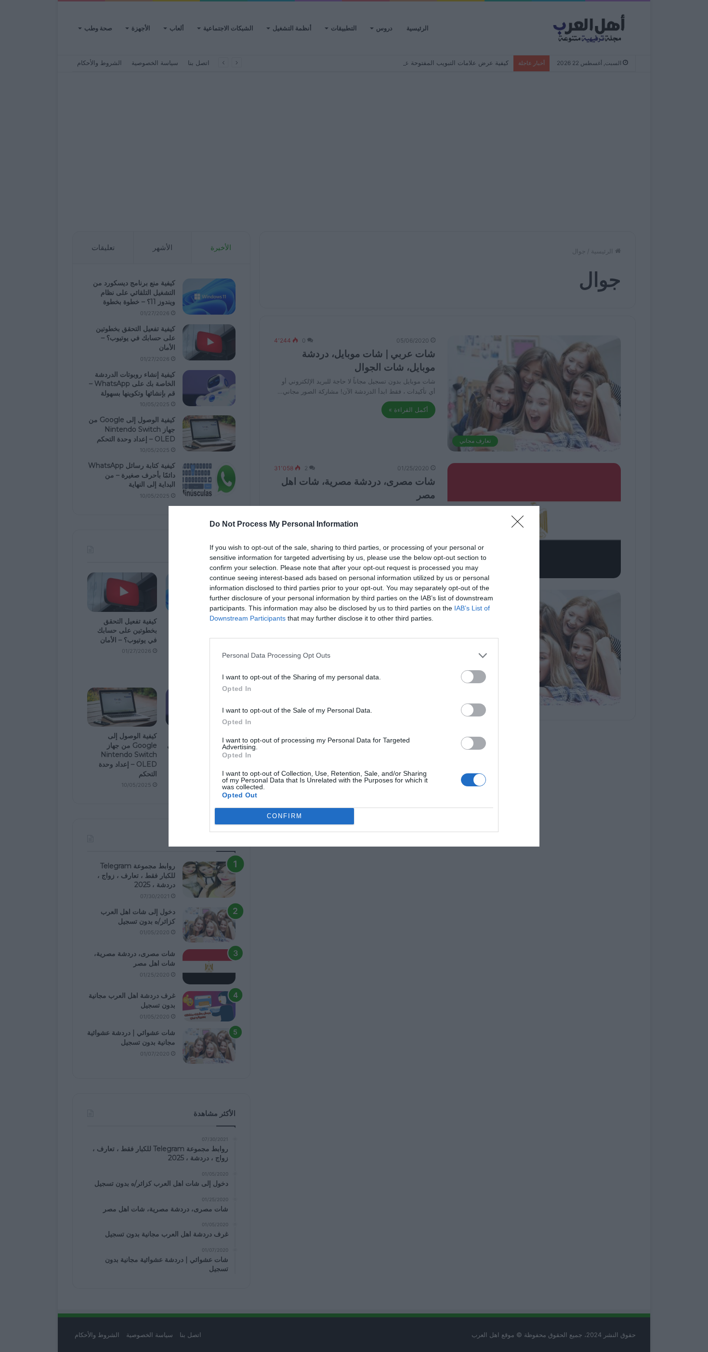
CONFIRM (284, 816)
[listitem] (354, 655)
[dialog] (354, 676)
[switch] (473, 676)
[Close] (520, 525)
